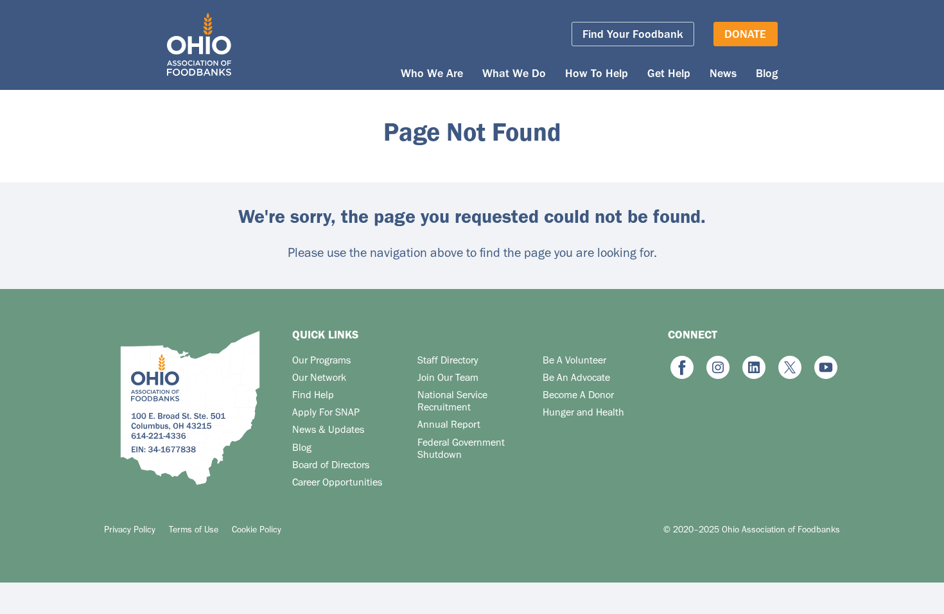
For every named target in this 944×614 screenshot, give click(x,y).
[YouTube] (825, 368)
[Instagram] (718, 368)
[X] (789, 368)
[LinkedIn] (753, 368)
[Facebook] (682, 368)
